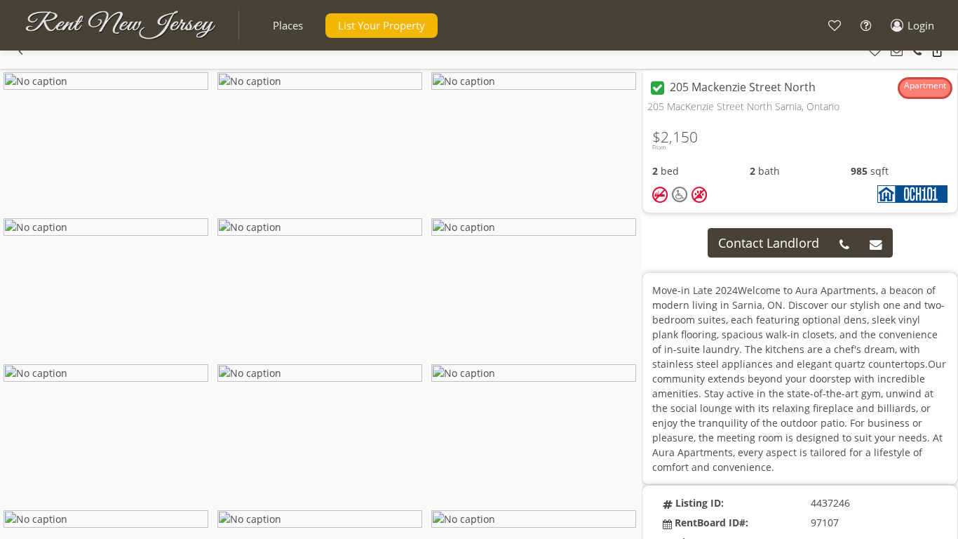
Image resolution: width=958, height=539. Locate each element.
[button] (288, 25)
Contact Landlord (768, 242)
